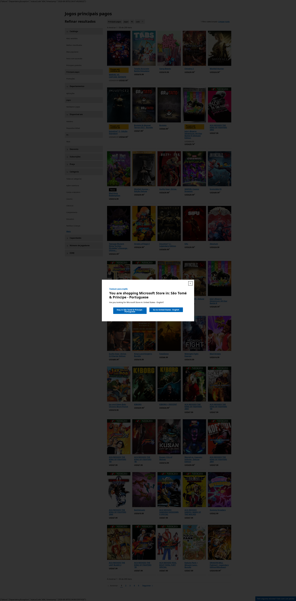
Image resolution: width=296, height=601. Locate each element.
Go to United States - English (166, 309)
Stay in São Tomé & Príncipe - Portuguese (130, 310)
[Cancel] (190, 283)
